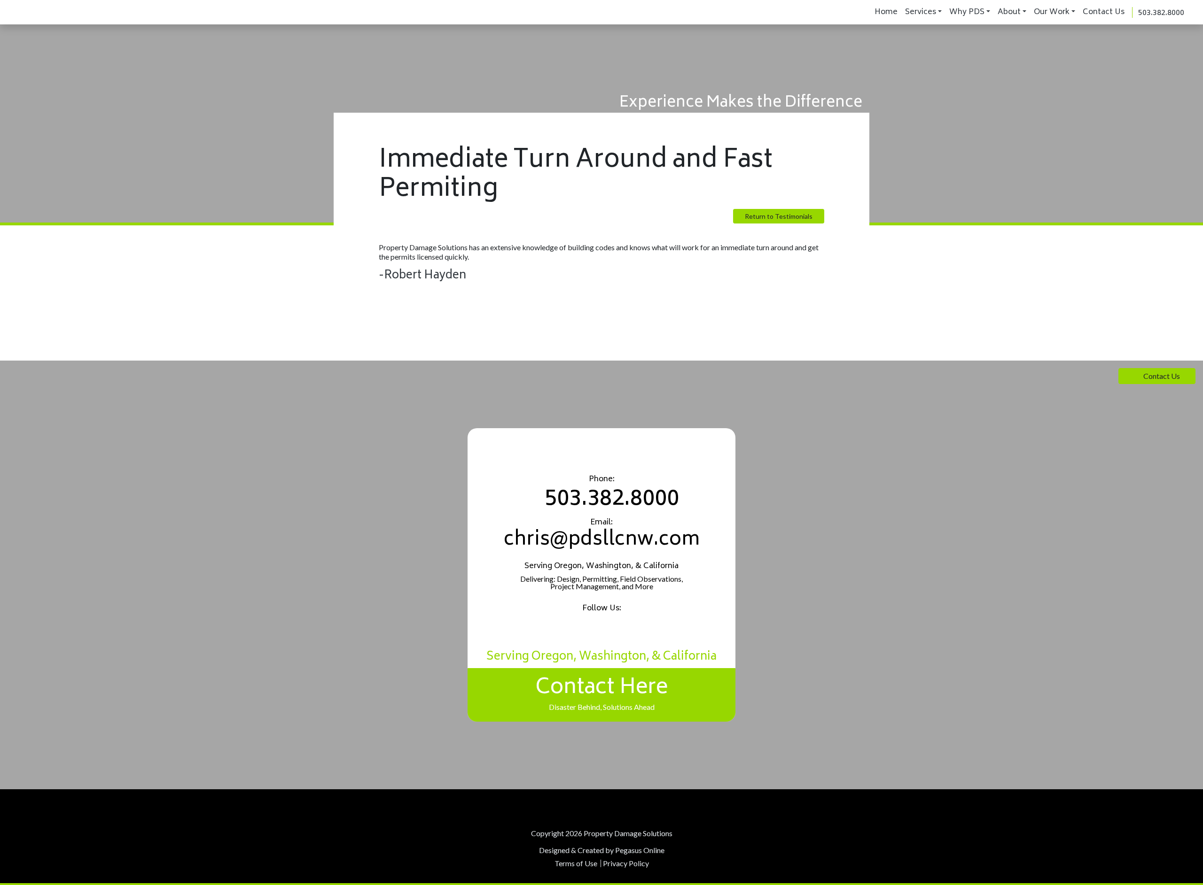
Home (886, 12)
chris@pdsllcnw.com (602, 540)
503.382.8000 (1161, 13)
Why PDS (966, 12)
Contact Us (1104, 12)
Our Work (1052, 12)
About (1009, 12)
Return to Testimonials (778, 216)
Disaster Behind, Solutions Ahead (602, 690)
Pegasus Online (639, 850)
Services (920, 12)
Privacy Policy (626, 863)
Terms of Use (576, 863)
